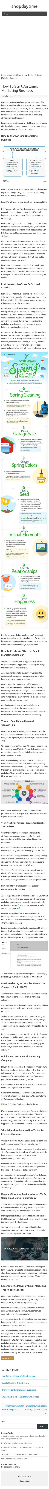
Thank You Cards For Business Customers (19, 1390)
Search (4, 1421)
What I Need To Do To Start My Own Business (20, 1397)
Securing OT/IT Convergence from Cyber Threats (19, 1454)
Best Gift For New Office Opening (15, 1383)
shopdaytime (24, 6)
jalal (6, 96)
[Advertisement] (24, 45)
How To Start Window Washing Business (18, 1376)
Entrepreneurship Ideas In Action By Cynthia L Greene (36, 1409)
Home (3, 75)
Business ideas (14, 75)
